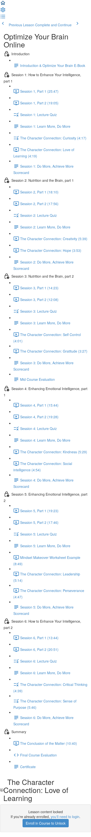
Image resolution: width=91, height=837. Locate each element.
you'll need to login (65, 816)
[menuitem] (3, 11)
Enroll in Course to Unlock (46, 823)
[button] (3, 4)
